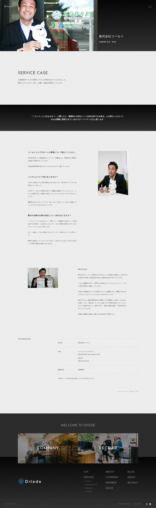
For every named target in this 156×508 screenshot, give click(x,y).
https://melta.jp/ (83, 361)
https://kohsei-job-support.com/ (89, 354)
